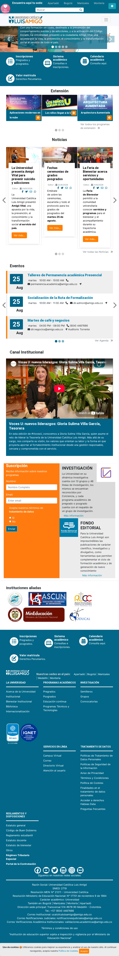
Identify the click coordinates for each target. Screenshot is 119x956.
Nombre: (11, 481)
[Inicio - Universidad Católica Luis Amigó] (26, 20)
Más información (73, 515)
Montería (99, 3)
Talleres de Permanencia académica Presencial (65, 275)
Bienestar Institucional (19, 701)
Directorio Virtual (53, 765)
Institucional (13, 696)
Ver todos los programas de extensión (95, 126)
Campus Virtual (52, 755)
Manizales (83, 3)
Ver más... (19, 235)
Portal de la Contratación (21, 863)
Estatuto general (15, 825)
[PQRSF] (112, 6)
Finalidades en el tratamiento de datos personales (92, 791)
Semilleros (86, 691)
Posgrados (49, 696)
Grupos (84, 696)
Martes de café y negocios (49, 320)
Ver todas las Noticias (96, 251)
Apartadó (53, 3)
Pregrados (49, 691)
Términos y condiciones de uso (59, 928)
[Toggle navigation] (106, 20)
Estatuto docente (16, 840)
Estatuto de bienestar (18, 845)
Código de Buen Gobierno (21, 830)
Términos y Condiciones (94, 777)
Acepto (84, 951)
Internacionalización (17, 711)
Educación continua (54, 701)
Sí (13, 517)
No (14, 521)
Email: (9, 494)
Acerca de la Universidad (20, 691)
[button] (9, 39)
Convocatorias (89, 701)
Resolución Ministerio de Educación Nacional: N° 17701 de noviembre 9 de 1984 (59, 895)
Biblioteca (12, 706)
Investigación (89, 682)
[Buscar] (81, 10)
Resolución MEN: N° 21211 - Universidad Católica (59, 892)
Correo (47, 760)
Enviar (11, 528)
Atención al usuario (54, 770)
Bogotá (68, 3)
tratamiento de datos (21, 511)
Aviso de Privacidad (92, 773)
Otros (9, 850)
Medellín (43, 678)
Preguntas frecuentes (92, 808)
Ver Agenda (102, 340)
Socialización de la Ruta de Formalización (60, 298)
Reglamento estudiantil (19, 835)
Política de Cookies (91, 782)
